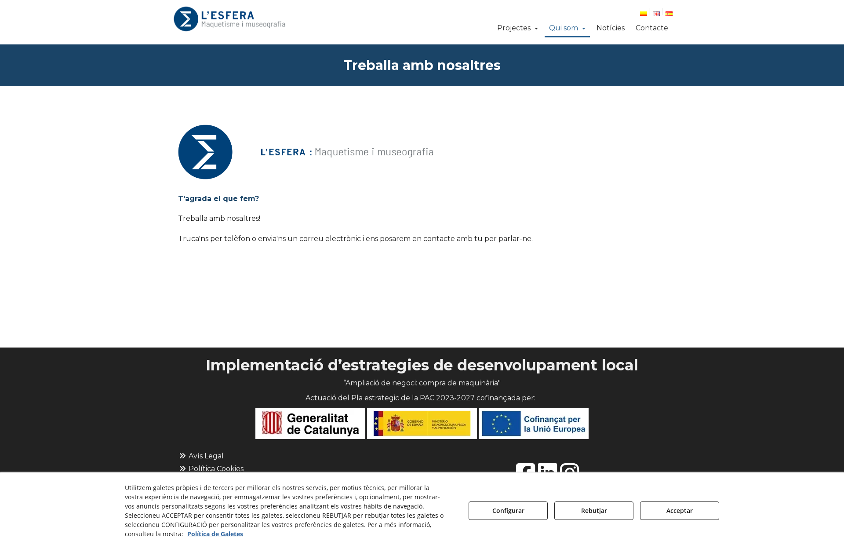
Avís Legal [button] (205, 456)
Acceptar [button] (679, 510)
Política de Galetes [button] (215, 534)
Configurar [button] (508, 510)
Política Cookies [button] (215, 469)
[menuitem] (647, 13)
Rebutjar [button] (594, 510)
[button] (229, 19)
